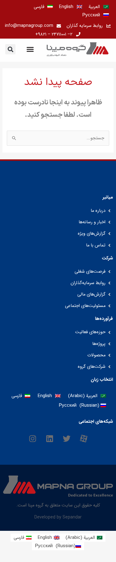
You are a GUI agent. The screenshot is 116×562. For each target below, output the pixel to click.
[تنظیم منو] (30, 49)
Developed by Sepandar (58, 517)
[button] (10, 49)
